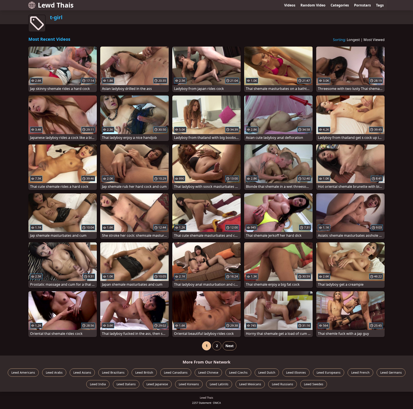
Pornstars (362, 5)
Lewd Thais (56, 5)
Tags (380, 5)
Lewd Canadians (176, 372)
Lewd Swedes (313, 384)
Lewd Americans (23, 372)
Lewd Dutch (266, 372)
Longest (353, 39)
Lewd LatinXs (219, 384)
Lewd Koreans (189, 384)
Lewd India (98, 384)
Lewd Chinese (208, 372)
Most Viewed (374, 39)
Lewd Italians (126, 384)
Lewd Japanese (157, 384)
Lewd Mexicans (250, 384)
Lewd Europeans (329, 372)
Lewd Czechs (238, 372)
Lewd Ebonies (296, 372)
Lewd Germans (391, 372)
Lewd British (144, 372)
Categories (340, 5)
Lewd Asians (82, 372)
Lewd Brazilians (113, 372)
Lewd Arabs (54, 372)
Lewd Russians (282, 384)
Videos (289, 5)
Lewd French (360, 372)
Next (229, 345)
